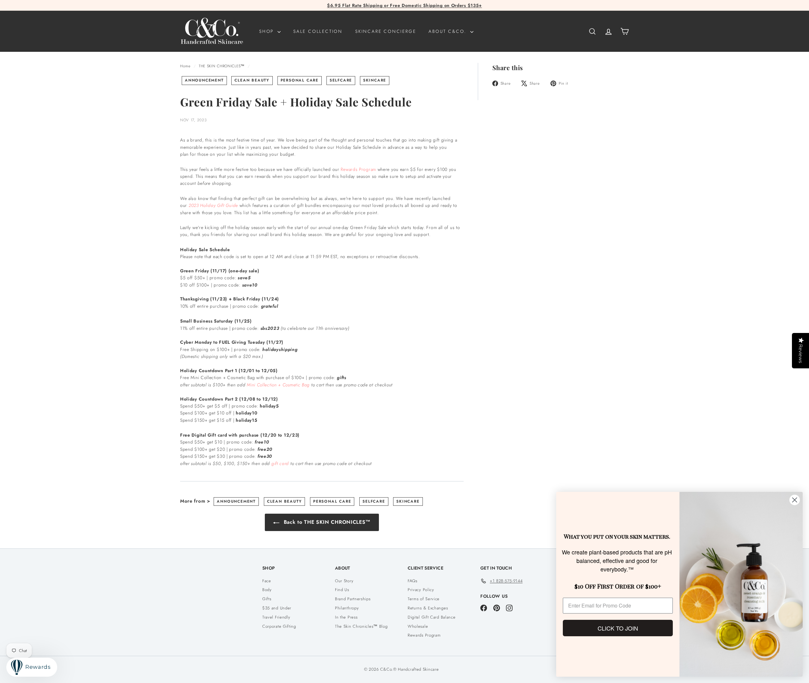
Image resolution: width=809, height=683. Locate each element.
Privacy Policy (421, 590)
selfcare (341, 80)
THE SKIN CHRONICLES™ (222, 66)
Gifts (266, 599)
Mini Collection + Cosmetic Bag (278, 385)
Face (266, 581)
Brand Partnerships (353, 599)
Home (186, 66)
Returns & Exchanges (428, 608)
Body (267, 590)
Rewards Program (358, 169)
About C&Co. (449, 31)
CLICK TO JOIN (618, 628)
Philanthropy (347, 608)
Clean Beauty (252, 80)
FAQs (412, 581)
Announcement (204, 80)
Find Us (342, 590)
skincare (374, 80)
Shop (267, 31)
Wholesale (418, 626)
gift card (280, 463)
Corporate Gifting (279, 626)
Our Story (344, 581)
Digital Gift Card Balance (432, 617)
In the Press (346, 617)
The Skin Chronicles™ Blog (361, 626)
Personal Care (300, 80)
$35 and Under (276, 608)
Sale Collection (318, 31)
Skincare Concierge (385, 31)
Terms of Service (424, 599)
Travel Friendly (276, 617)
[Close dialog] (794, 499)
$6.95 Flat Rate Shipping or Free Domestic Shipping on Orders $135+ (404, 5)
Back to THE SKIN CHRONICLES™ (326, 522)
